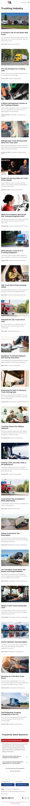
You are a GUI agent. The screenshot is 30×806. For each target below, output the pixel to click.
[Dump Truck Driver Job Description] (15, 529)
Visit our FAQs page (15, 771)
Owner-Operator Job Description (14, 642)
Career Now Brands (15, 803)
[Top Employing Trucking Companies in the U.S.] (15, 708)
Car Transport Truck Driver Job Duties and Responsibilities (13, 570)
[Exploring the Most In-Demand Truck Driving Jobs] (15, 386)
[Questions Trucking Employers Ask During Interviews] (15, 352)
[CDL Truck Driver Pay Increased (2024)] (15, 281)
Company (11, 226)
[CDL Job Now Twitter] (28, 798)
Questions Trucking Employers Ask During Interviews (13, 357)
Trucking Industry (15, 44)
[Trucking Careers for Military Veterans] (15, 422)
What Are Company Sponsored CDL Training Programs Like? (13, 215)
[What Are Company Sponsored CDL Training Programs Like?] (15, 210)
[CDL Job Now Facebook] (22, 798)
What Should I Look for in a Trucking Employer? (12, 251)
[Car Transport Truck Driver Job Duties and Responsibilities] (15, 565)
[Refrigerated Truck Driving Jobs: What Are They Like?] (15, 137)
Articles (22, 2)
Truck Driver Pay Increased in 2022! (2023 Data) (13, 500)
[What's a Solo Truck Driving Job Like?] (15, 601)
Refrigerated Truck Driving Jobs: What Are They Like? (14, 142)
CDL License (24, 226)
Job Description (13, 114)
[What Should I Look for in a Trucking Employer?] (15, 246)
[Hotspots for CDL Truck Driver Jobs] (15, 315)
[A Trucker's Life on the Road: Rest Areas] (15, 28)
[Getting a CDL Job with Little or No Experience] (15, 458)
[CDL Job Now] (7, 798)
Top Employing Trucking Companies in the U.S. (11, 713)
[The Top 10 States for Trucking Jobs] (15, 65)
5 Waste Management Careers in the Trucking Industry (14, 104)
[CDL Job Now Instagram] (25, 798)
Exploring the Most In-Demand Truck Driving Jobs (13, 391)
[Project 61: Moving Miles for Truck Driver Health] (15, 174)
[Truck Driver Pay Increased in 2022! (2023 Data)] (15, 495)
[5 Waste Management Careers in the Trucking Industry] (15, 99)
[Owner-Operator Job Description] (15, 638)
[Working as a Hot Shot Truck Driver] (15, 672)
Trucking (9, 44)
